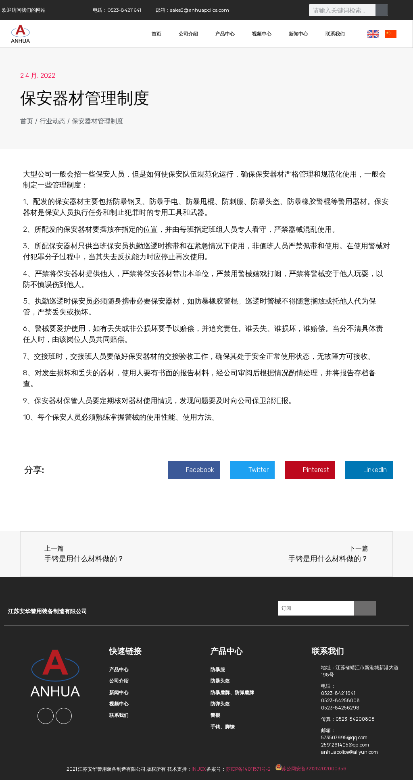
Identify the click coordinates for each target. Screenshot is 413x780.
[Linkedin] (64, 716)
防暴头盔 (220, 680)
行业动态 (52, 121)
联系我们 (335, 34)
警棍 (215, 714)
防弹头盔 (220, 703)
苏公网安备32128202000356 (314, 768)
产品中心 (225, 34)
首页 (156, 34)
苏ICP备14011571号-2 (248, 768)
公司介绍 (188, 34)
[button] (194, 470)
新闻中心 (298, 34)
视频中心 (261, 34)
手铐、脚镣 (223, 726)
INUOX (199, 768)
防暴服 (218, 669)
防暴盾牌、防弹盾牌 (232, 692)
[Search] (381, 10)
